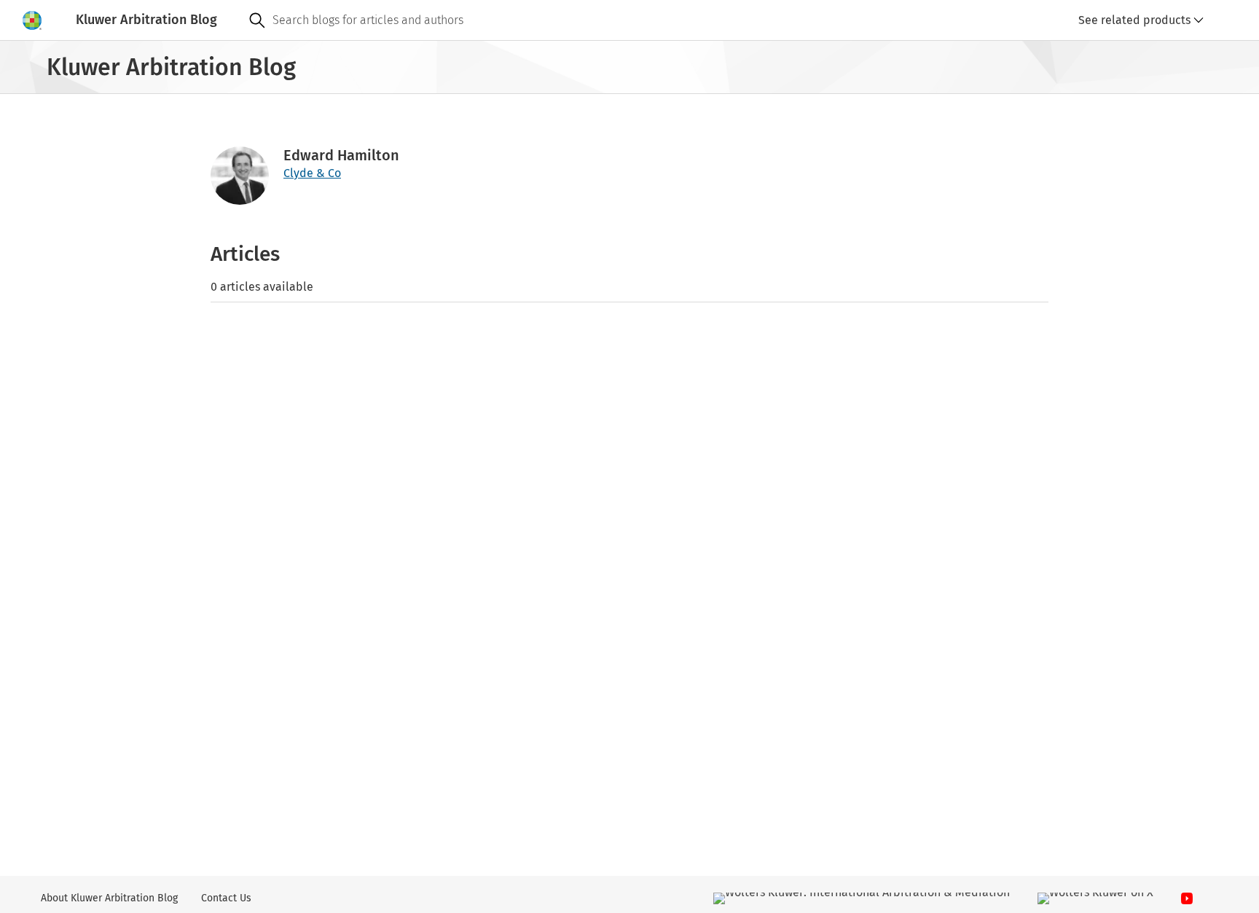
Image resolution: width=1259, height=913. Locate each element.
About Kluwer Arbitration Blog (109, 898)
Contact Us (226, 898)
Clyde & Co (312, 173)
